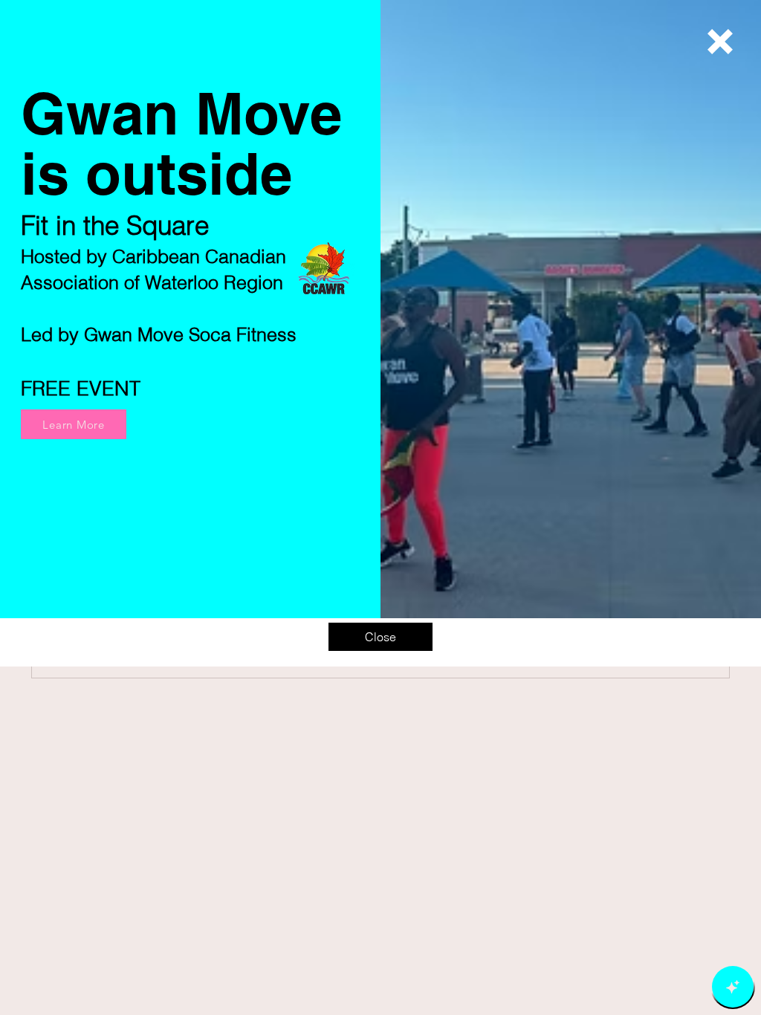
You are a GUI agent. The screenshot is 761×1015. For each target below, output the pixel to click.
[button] (720, 41)
